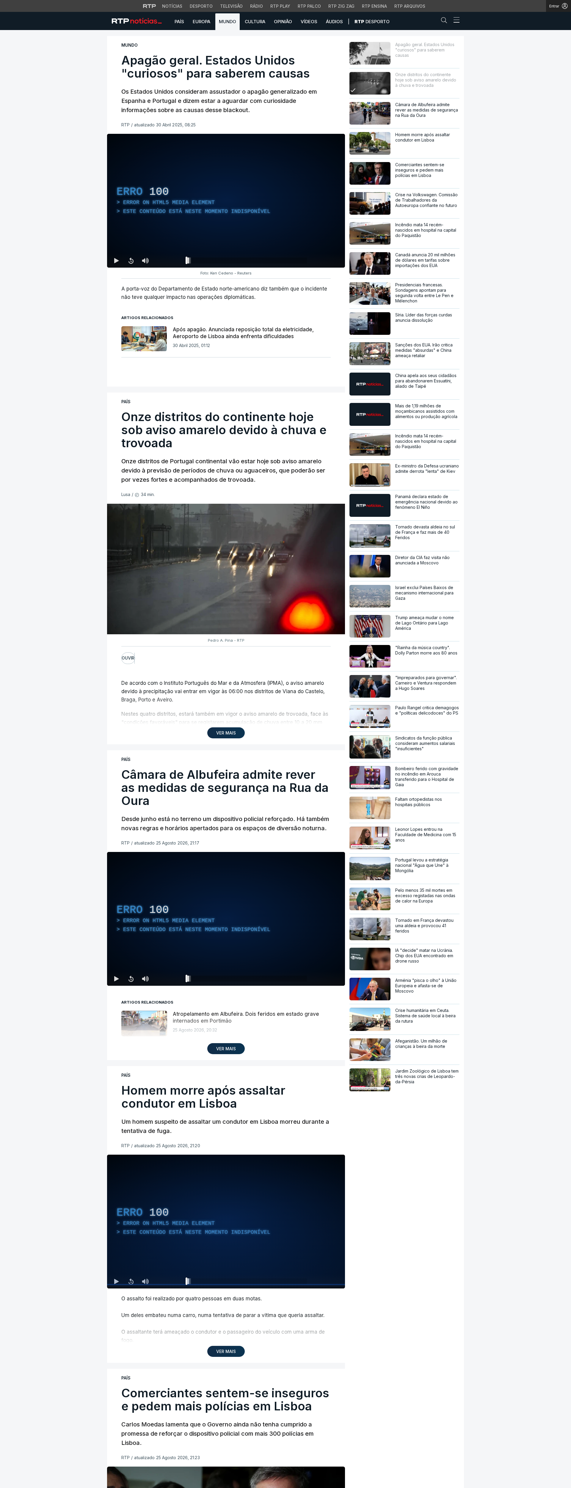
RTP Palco (309, 6)
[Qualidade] (321, 260)
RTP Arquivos (409, 6)
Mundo (227, 21)
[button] (445, 21)
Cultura (255, 21)
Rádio (256, 6)
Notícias (172, 6)
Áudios (334, 21)
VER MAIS (226, 732)
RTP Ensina (374, 6)
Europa (201, 21)
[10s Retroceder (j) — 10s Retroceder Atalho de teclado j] (131, 260)
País (179, 21)
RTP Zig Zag (341, 6)
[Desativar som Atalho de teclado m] (145, 260)
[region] (226, 201)
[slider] (247, 262)
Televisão (231, 6)
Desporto (201, 6)
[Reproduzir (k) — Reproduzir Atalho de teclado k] (116, 260)
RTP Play (280, 6)
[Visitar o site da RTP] (149, 6)
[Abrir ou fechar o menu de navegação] (454, 21)
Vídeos (309, 21)
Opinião (283, 21)
